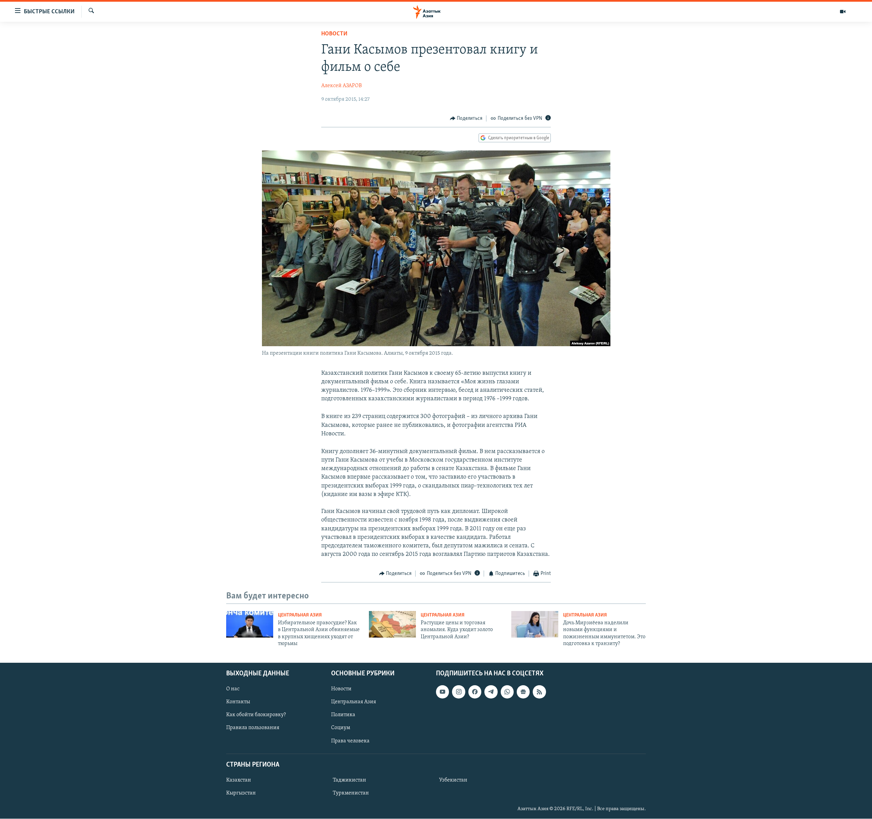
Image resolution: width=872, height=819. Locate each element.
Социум (340, 728)
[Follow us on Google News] (523, 692)
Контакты (238, 702)
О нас (232, 689)
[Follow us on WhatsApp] (507, 692)
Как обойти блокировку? (256, 715)
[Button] (466, 118)
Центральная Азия (300, 615)
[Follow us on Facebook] (474, 692)
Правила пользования (252, 728)
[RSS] (539, 692)
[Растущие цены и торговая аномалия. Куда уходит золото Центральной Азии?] (392, 624)
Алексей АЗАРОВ (341, 86)
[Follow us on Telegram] (490, 692)
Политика (343, 715)
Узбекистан (453, 780)
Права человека (350, 741)
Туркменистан (351, 793)
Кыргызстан (241, 793)
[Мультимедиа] (842, 11)
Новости (334, 34)
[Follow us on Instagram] (458, 692)
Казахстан (238, 780)
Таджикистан (349, 780)
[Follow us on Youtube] (442, 692)
